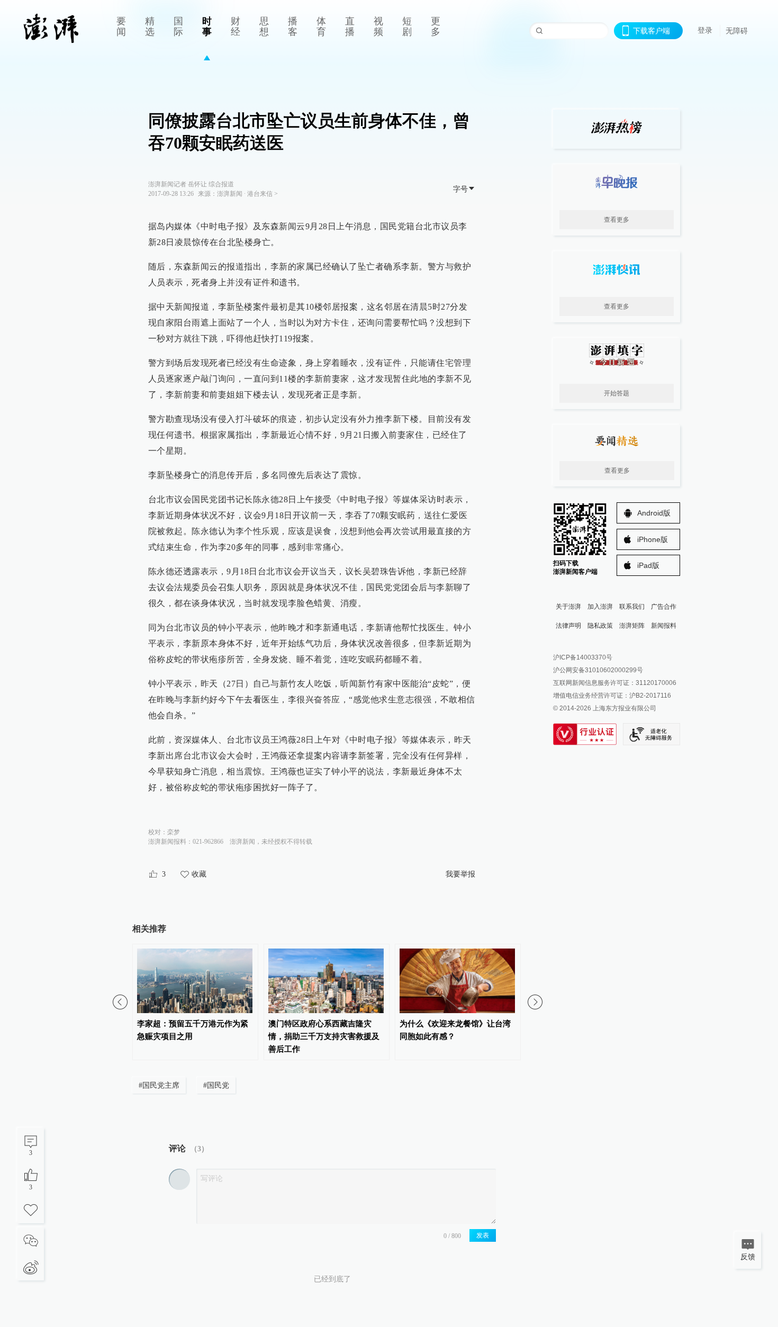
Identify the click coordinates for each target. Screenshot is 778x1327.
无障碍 (737, 30)
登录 (705, 30)
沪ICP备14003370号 (582, 657)
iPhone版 (652, 539)
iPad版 (648, 565)
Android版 (654, 513)
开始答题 (616, 393)
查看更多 (616, 219)
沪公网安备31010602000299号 (598, 670)
